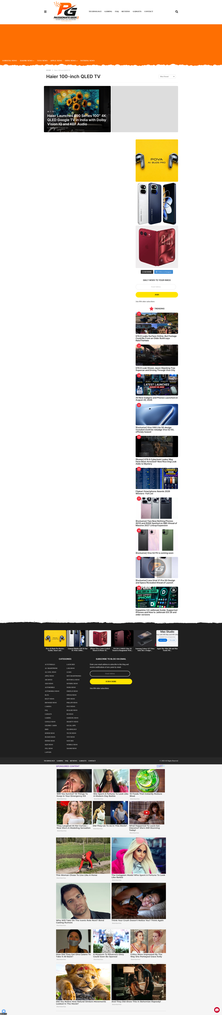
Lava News (71, 668)
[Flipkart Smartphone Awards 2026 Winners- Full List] (157, 478)
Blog (47, 695)
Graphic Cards (51, 725)
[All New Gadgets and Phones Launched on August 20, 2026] (157, 384)
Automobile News (52, 691)
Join (157, 295)
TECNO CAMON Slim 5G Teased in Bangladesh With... (122, 649)
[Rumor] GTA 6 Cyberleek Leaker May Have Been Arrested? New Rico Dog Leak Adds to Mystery (156, 461)
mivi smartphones (74, 676)
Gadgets (137, 11)
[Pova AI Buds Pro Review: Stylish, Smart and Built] (157, 160)
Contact (148, 11)
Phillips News (72, 703)
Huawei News (50, 737)
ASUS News (49, 683)
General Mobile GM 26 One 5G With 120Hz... (77, 649)
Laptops (48, 752)
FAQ (117, 11)
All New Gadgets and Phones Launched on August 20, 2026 (157, 399)
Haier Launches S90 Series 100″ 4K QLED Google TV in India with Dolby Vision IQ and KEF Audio (76, 120)
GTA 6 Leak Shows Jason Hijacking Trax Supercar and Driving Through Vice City (155, 369)
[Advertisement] (111, 40)
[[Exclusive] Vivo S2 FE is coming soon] (157, 540)
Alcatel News (50, 672)
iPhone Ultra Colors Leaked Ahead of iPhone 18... (100, 649)
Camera (48, 706)
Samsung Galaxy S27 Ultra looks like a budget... (144, 649)
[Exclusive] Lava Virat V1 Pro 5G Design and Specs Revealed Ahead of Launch (155, 581)
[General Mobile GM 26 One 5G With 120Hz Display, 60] (157, 203)
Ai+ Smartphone (51, 668)
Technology (95, 11)
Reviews (126, 11)
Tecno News (71, 733)
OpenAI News (71, 695)
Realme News (72, 710)
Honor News (50, 733)
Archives (48, 680)
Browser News (51, 703)
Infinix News (50, 741)
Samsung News (9, 61)
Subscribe (111, 681)
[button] (45, 11)
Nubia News (71, 687)
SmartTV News (72, 722)
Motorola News (73, 680)
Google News (50, 722)
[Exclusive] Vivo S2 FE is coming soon (154, 553)
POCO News (71, 706)
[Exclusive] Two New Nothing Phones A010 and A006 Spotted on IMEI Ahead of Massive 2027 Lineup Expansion (156, 523)
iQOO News (49, 744)
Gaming (108, 11)
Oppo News (70, 61)
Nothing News (87, 61)
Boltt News (49, 699)
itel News (49, 748)
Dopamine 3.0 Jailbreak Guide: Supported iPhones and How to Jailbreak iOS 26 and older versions (156, 612)
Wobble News (72, 744)
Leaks (69, 672)
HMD (46, 729)
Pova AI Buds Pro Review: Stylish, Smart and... (55, 649)
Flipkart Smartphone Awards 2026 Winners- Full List (153, 492)
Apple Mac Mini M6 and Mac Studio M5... (167, 649)
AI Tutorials (50, 664)
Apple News (56, 61)
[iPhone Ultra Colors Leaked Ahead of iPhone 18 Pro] (157, 247)
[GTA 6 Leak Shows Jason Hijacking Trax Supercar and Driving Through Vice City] (157, 355)
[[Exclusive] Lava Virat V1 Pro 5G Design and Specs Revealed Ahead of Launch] (157, 567)
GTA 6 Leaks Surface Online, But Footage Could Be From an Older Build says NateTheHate (156, 338)
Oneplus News (72, 691)
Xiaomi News (26, 61)
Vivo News (42, 61)
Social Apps (71, 725)
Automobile (50, 687)
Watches (70, 741)
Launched (71, 664)
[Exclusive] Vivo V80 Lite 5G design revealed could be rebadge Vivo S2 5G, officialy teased (155, 429)
